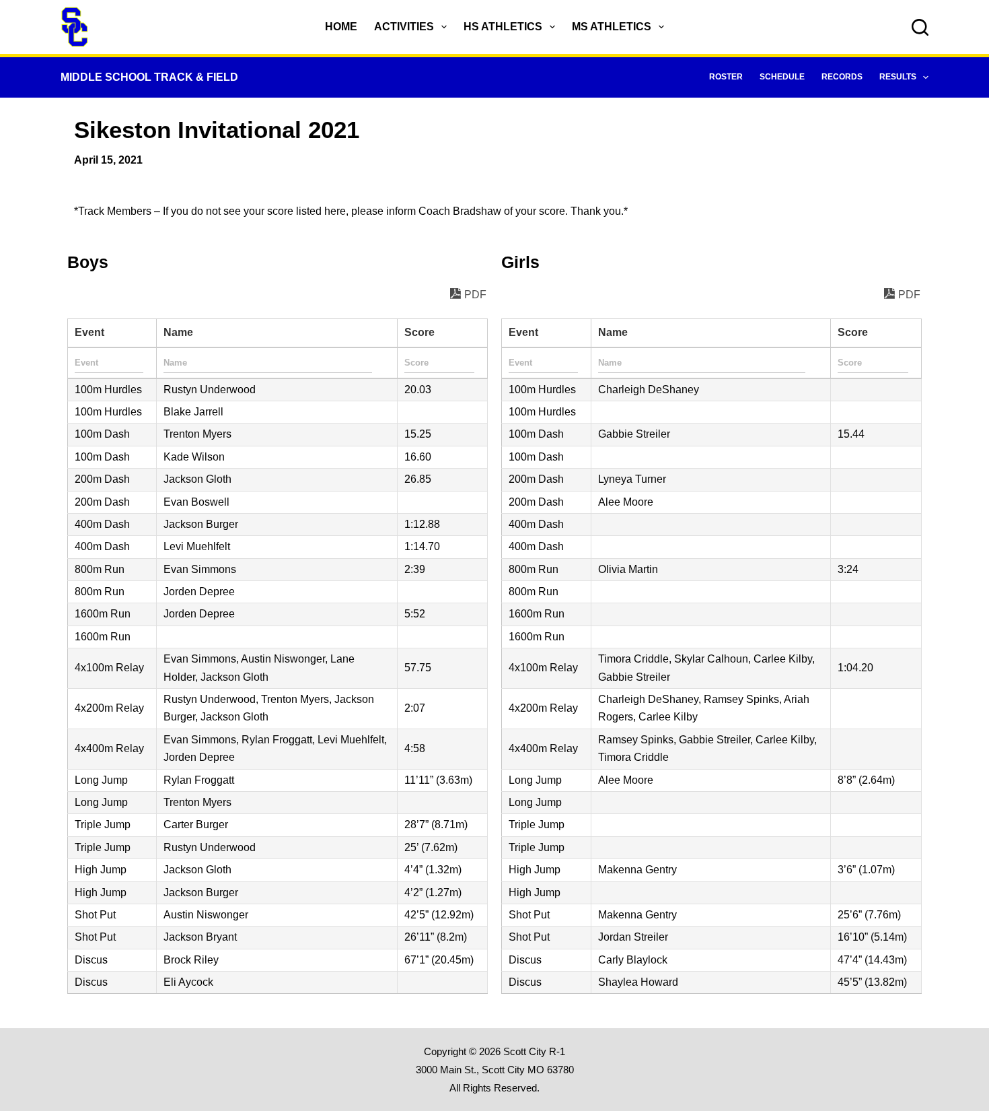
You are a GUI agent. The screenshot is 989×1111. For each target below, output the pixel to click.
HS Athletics (503, 26)
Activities (404, 26)
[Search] (920, 27)
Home (341, 26)
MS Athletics (611, 26)
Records (842, 76)
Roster (726, 76)
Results (897, 76)
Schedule (782, 76)
